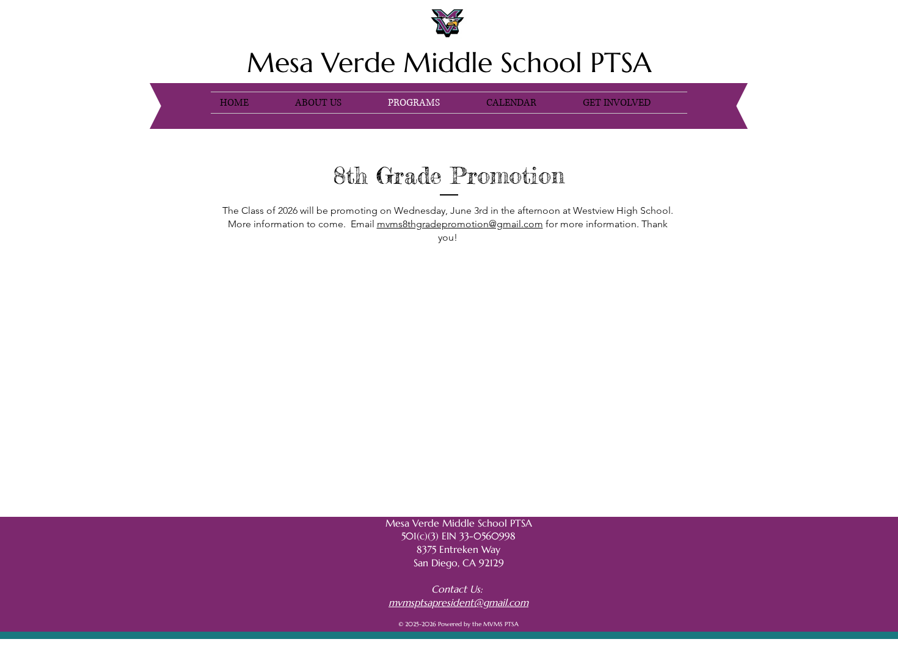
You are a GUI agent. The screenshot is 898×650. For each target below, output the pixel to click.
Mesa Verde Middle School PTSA (449, 62)
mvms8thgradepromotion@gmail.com (460, 224)
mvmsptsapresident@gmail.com (458, 602)
